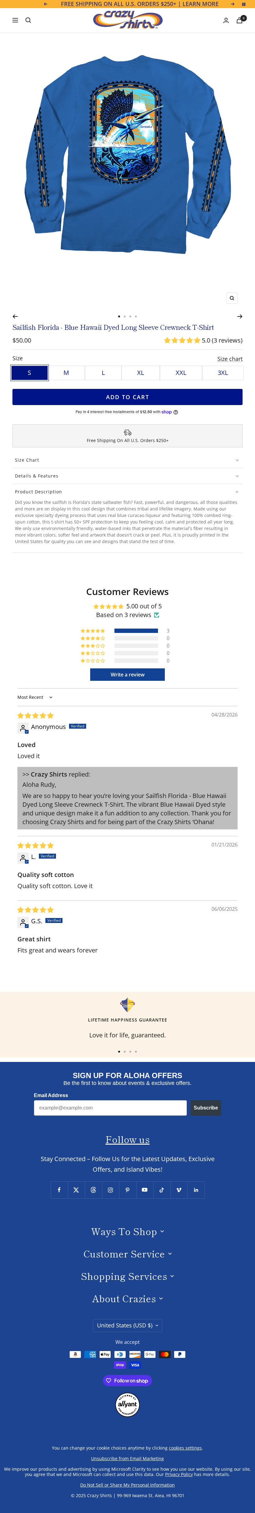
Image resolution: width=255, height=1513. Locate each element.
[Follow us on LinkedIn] (196, 1189)
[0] (239, 20)
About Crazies (124, 1298)
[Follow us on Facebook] (59, 1189)
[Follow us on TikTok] (161, 1189)
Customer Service (124, 1253)
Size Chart (27, 460)
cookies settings (185, 1448)
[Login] (226, 20)
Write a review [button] (128, 674)
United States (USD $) (124, 1325)
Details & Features (36, 476)
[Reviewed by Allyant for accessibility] (127, 1397)
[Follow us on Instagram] (110, 1189)
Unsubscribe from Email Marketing (127, 1458)
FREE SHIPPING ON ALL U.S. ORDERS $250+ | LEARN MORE (140, 4)
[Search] (28, 20)
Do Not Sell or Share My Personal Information (127, 1485)
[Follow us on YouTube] (144, 1189)
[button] (183, 340)
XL (140, 372)
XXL (181, 372)
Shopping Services (124, 1276)
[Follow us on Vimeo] (179, 1189)
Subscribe (206, 1107)
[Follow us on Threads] (93, 1189)
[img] (35, 715)
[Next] (240, 316)
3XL (223, 372)
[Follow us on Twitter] (76, 1189)
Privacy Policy (179, 1474)
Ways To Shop (124, 1231)
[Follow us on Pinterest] (127, 1189)
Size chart (230, 358)
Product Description (38, 492)
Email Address (51, 1095)
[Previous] (15, 316)
